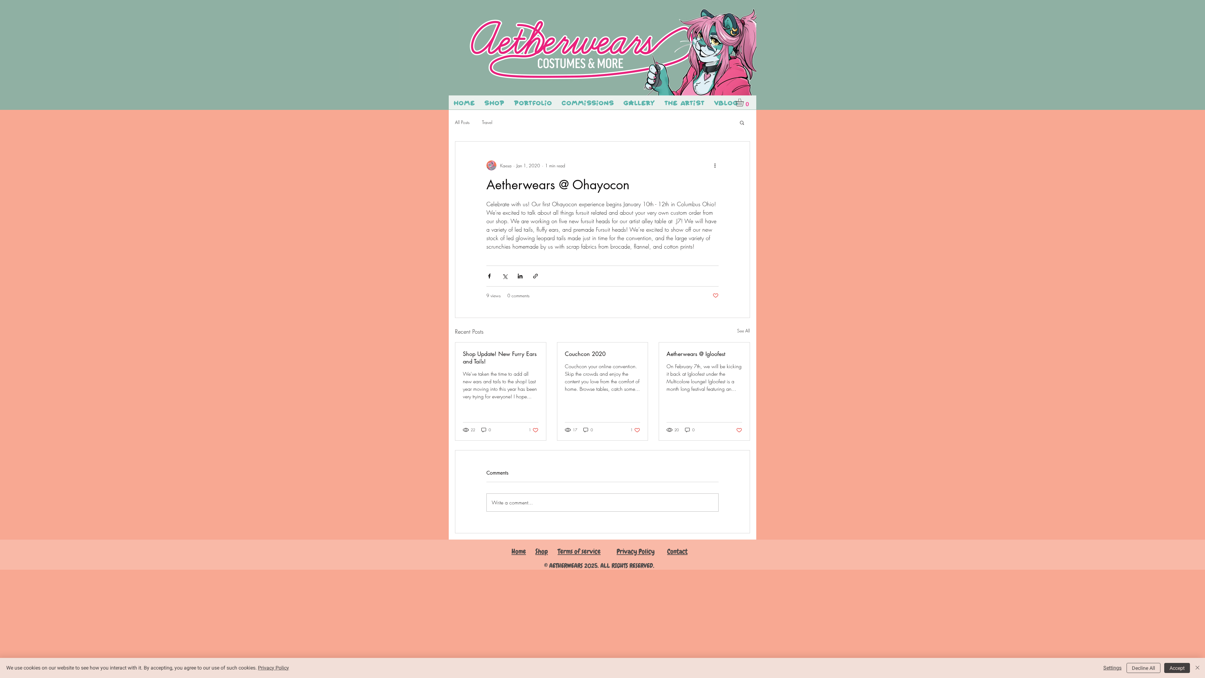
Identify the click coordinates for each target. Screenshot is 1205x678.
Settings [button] (1112, 668)
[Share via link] (535, 276)
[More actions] (715, 165)
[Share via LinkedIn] (520, 276)
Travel (487, 122)
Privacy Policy (273, 668)
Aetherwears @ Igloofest (696, 354)
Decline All (1143, 668)
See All (743, 331)
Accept (1177, 668)
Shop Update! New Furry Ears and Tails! (500, 357)
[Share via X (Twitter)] (505, 276)
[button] (744, 102)
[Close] (1197, 668)
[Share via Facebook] (489, 276)
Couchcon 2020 (585, 354)
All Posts (462, 122)
